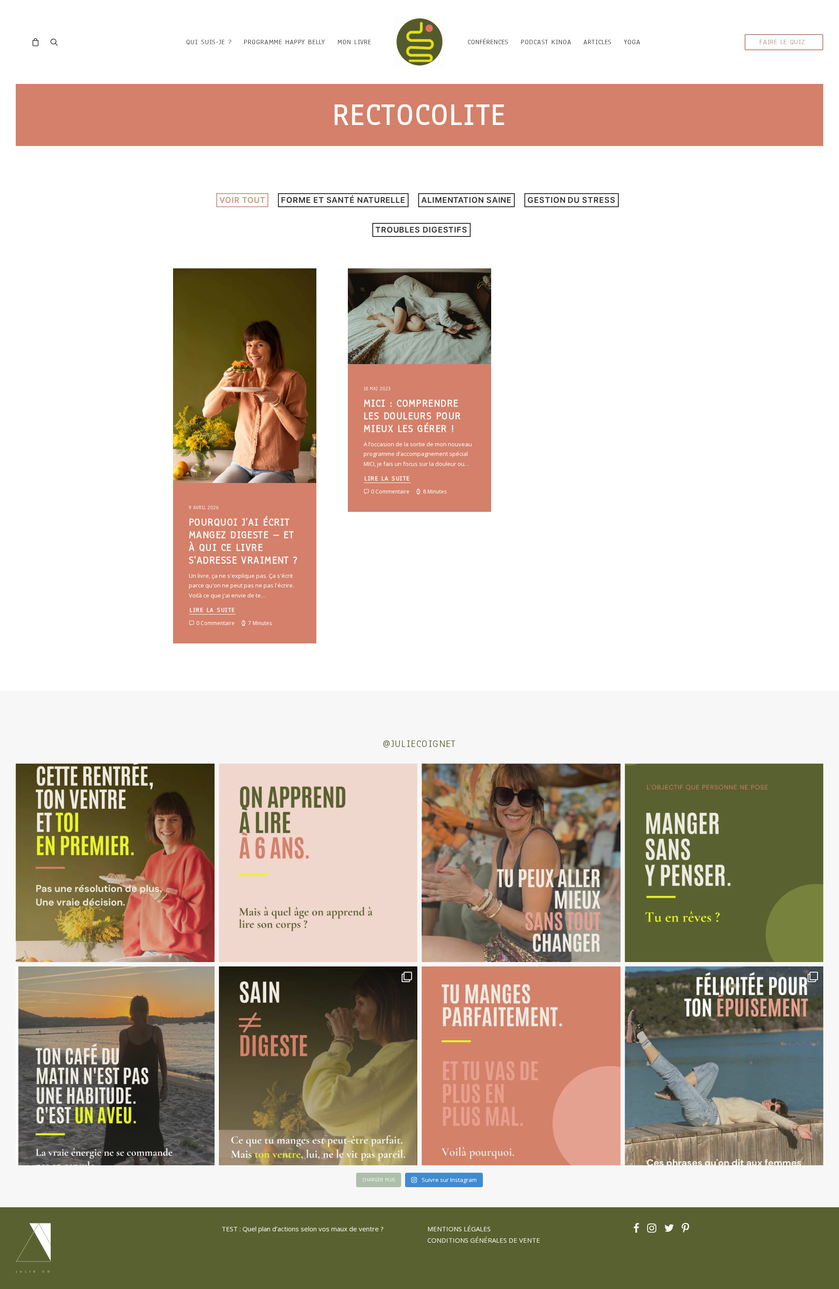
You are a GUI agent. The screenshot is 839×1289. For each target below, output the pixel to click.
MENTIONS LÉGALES (459, 1228)
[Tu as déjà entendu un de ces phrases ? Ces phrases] (724, 1065)
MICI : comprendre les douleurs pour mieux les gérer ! (412, 415)
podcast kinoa (546, 42)
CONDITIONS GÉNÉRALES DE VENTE (483, 1240)
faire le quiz (782, 42)
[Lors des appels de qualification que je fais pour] (521, 863)
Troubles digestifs (421, 229)
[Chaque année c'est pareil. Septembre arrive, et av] (115, 863)
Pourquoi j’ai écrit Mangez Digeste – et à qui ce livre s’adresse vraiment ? (243, 540)
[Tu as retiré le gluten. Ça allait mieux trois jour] (521, 1065)
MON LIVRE (354, 42)
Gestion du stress (571, 200)
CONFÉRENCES (488, 42)
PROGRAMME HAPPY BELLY (284, 42)
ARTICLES (597, 42)
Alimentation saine (466, 200)
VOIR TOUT (242, 200)
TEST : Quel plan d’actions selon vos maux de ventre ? (303, 1228)
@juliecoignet (419, 743)
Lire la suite (213, 610)
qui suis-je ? (209, 42)
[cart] (37, 42)
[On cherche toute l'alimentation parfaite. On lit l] (724, 863)
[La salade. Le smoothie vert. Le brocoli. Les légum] (318, 1065)
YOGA (632, 42)
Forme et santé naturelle (343, 200)
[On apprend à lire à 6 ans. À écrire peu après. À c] (318, 863)
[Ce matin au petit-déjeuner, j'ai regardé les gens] (115, 1065)
